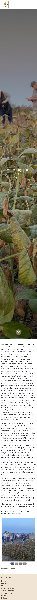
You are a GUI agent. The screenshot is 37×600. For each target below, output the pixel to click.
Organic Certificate (8, 588)
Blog (2, 586)
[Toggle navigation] (34, 4)
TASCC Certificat (7, 591)
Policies (4, 598)
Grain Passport (6, 593)
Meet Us (4, 583)
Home (3, 581)
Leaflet (3, 595)
